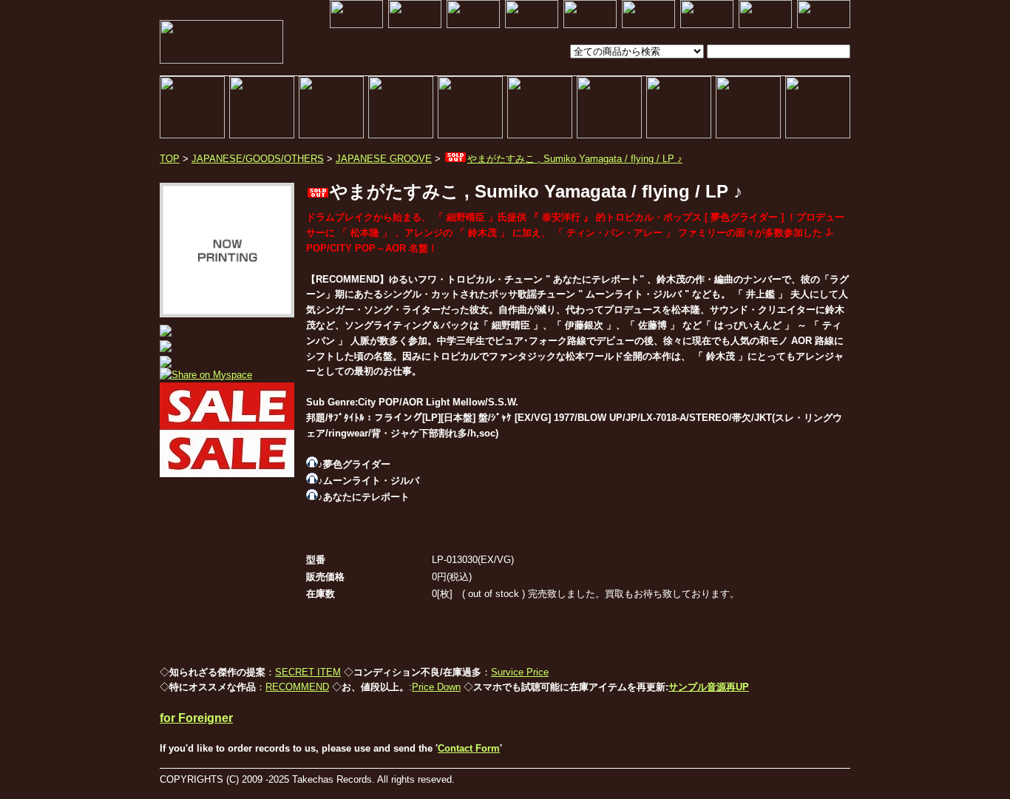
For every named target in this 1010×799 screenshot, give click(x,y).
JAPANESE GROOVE (384, 158)
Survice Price (520, 672)
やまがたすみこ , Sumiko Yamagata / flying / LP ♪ (574, 158)
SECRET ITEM (308, 672)
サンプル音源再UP (708, 686)
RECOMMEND (297, 686)
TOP (170, 158)
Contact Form (469, 748)
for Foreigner (196, 718)
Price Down (436, 686)
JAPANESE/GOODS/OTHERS (258, 158)
